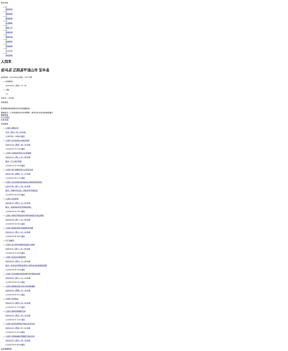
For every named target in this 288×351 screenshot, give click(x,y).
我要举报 (4, 115)
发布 (7, 120)
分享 (30, 77)
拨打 (23, 136)
